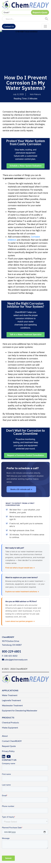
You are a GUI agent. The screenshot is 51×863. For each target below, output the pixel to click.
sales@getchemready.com (15, 659)
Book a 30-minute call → (21, 489)
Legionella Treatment (11, 700)
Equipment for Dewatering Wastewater (19, 710)
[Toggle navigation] (45, 26)
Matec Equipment (10, 727)
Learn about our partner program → (20, 621)
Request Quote (9, 746)
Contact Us (9, 26)
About (5, 736)
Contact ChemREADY (12, 741)
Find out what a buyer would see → (20, 568)
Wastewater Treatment (12, 705)
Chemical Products (10, 722)
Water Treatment (9, 695)
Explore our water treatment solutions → (22, 591)
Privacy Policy (8, 751)
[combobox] (23, 19)
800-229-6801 (11, 651)
